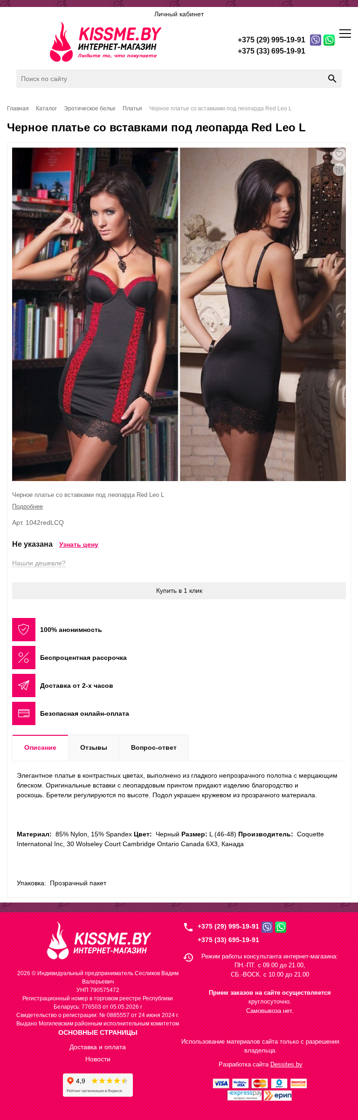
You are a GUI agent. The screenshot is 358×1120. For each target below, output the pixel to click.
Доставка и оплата (97, 1047)
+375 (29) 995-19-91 (228, 926)
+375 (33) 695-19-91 (228, 940)
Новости (97, 1059)
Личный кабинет (179, 14)
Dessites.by (286, 1064)
